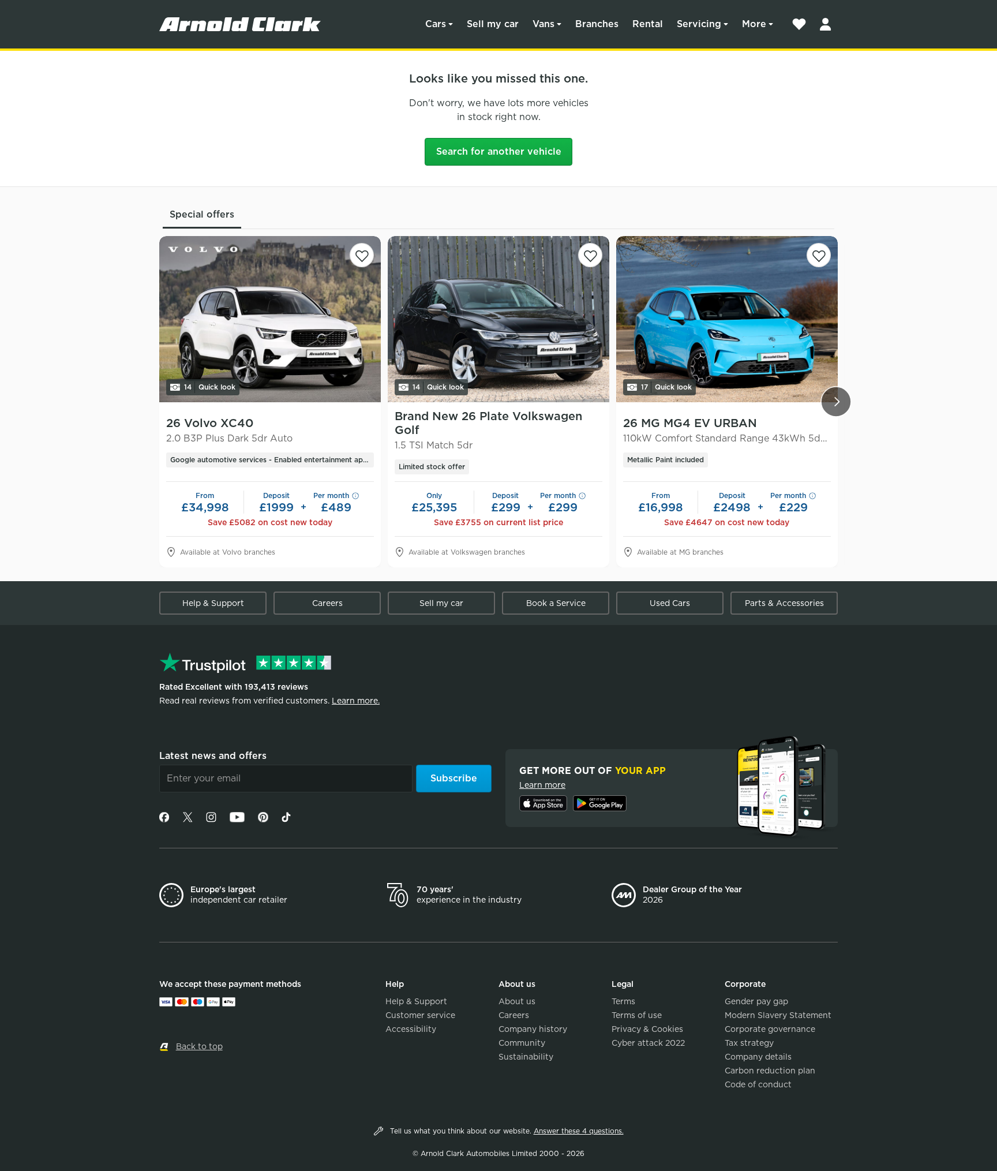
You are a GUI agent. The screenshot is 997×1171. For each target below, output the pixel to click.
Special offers (202, 214)
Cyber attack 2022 (648, 1042)
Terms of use (637, 1015)
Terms (623, 1001)
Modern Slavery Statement (778, 1015)
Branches (597, 23)
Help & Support (213, 603)
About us (516, 1001)
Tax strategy (749, 1042)
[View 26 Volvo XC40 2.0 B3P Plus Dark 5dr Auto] (270, 319)
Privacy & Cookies (647, 1029)
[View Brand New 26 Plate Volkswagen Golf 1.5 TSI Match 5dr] (498, 319)
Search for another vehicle (498, 151)
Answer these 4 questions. (579, 1131)
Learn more (542, 785)
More (754, 23)
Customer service (420, 1015)
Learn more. (356, 700)
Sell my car (493, 23)
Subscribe (453, 778)
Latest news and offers (213, 755)
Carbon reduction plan (770, 1070)
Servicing (699, 23)
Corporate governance (770, 1029)
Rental (647, 23)
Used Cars (670, 603)
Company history (532, 1029)
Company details (758, 1056)
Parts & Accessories (784, 603)
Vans (543, 23)
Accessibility (410, 1029)
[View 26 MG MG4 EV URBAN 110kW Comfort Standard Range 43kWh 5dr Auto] (727, 319)
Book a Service (556, 603)
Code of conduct (758, 1084)
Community (521, 1042)
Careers (327, 603)
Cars (435, 23)
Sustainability (525, 1056)
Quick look (209, 387)
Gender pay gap (756, 1001)
